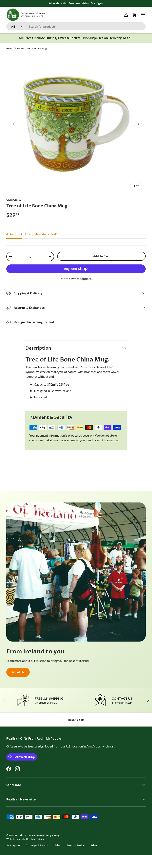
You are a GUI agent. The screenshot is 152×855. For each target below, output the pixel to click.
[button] (134, 14)
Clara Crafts (13, 199)
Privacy (95, 845)
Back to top (76, 719)
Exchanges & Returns (37, 845)
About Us (18, 672)
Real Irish (19, 835)
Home (9, 48)
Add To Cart (101, 256)
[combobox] (76, 26)
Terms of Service (76, 845)
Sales (57, 845)
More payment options (76, 278)
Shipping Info (13, 845)
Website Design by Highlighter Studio (25, 838)
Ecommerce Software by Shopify (42, 835)
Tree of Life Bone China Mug (32, 48)
